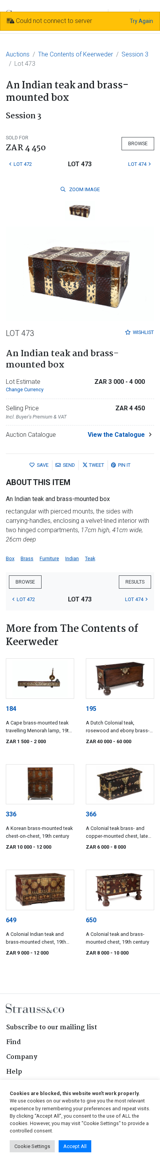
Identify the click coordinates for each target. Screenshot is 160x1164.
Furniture (49, 558)
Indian (72, 558)
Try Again (141, 21)
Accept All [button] (75, 1146)
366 (91, 814)
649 (11, 920)
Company (21, 1057)
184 (11, 708)
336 (11, 814)
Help (14, 1072)
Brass (27, 558)
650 (91, 920)
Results (134, 582)
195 (91, 708)
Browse (138, 143)
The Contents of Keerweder (75, 54)
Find (13, 1042)
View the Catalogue (116, 434)
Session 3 (135, 54)
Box (10, 558)
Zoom (84, 189)
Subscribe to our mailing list (51, 1027)
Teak (90, 558)
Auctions (18, 54)
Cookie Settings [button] (32, 1146)
